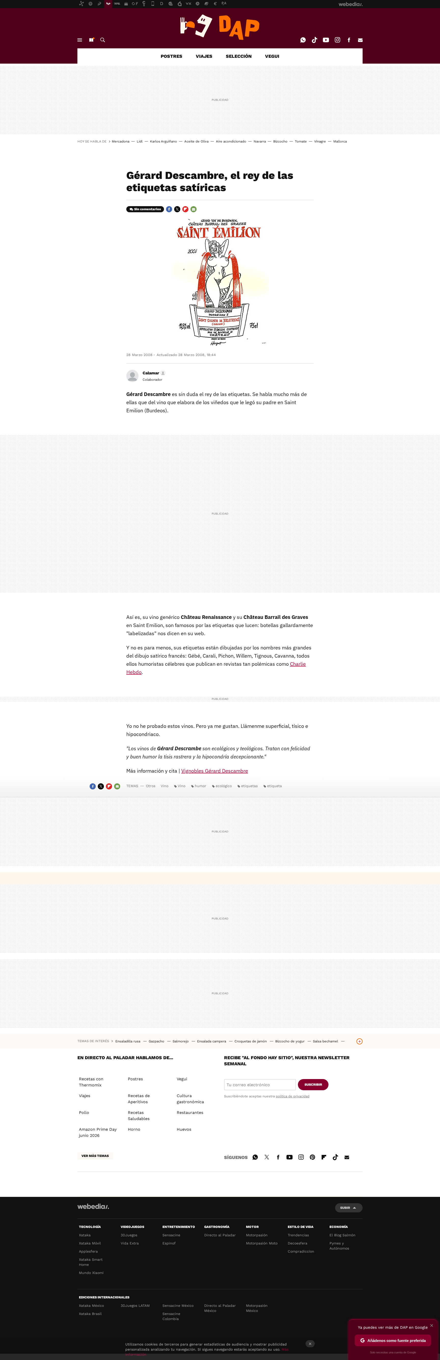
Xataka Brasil (90, 1314)
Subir (345, 1208)
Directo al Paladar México (220, 1308)
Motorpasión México (257, 1308)
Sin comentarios (147, 209)
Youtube (326, 40)
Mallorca (340, 141)
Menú (80, 40)
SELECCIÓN (239, 56)
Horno (134, 1129)
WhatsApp (303, 40)
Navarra (260, 141)
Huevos (184, 1129)
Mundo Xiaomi (91, 1273)
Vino (164, 786)
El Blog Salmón (342, 1235)
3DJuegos (129, 1235)
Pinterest (312, 1156)
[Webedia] (93, 1206)
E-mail (360, 40)
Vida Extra (130, 1243)
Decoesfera (297, 1243)
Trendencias (298, 1235)
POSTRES (171, 56)
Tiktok (314, 40)
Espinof (169, 1243)
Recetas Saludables (138, 1115)
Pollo (84, 1112)
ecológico (224, 786)
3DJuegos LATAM (135, 1306)
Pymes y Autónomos (339, 1245)
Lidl (140, 141)
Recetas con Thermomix (91, 1081)
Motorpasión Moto (262, 1243)
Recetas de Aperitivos (139, 1098)
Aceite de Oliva (196, 141)
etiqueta (274, 786)
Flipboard (185, 209)
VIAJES (204, 56)
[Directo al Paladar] (220, 27)
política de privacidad (292, 1096)
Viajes (84, 1095)
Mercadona (120, 141)
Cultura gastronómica (190, 1098)
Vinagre (320, 141)
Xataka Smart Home (91, 1262)
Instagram (337, 40)
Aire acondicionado (231, 141)
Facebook (349, 40)
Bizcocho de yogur (290, 1041)
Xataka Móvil (90, 1243)
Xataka (85, 1235)
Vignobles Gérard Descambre (214, 770)
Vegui (182, 1078)
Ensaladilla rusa (128, 1041)
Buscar (103, 40)
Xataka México (91, 1306)
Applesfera (88, 1251)
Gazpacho (157, 1041)
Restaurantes (190, 1112)
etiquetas (249, 786)
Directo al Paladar (220, 1235)
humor (200, 786)
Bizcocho (280, 141)
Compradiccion (301, 1251)
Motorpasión (257, 1235)
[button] (153, 373)
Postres (135, 1078)
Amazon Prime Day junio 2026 (98, 1132)
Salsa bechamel (326, 1041)
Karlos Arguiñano (163, 141)
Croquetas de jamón (251, 1041)
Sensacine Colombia (171, 1316)
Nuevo (91, 40)
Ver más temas (95, 1156)
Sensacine (171, 1235)
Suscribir (313, 1084)
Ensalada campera (212, 1041)
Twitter (177, 209)
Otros (150, 786)
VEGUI (272, 56)
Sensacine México (178, 1306)
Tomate (301, 141)
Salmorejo (181, 1041)
